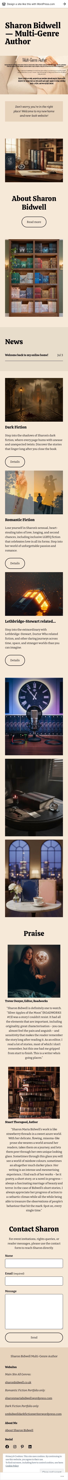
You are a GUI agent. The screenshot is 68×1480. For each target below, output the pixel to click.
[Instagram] (15, 1447)
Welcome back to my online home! (26, 355)
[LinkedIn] (30, 1447)
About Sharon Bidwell (19, 1430)
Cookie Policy (12, 1466)
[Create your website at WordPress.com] (34, 4)
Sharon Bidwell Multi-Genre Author (34, 1356)
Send (34, 1337)
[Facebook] (7, 1447)
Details (15, 461)
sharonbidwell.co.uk (18, 1382)
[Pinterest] (22, 1447)
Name (9, 1255)
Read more (34, 222)
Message (11, 1291)
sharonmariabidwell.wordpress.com (28, 1398)
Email (14, 1273)
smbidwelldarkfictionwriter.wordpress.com (33, 1414)
